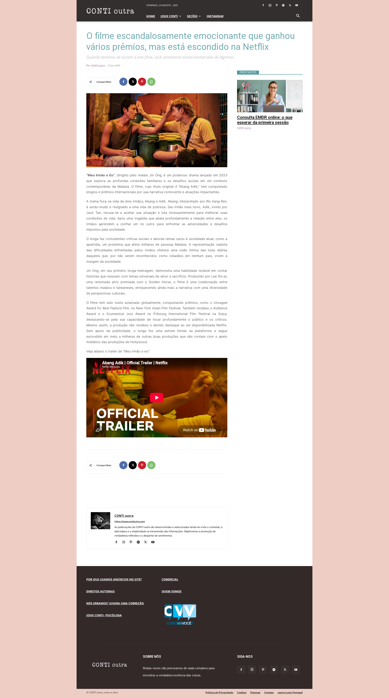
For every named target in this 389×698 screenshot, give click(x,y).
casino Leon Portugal (290, 692)
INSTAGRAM (215, 16)
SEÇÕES (192, 16)
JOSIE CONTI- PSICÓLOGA (104, 615)
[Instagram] (270, 5)
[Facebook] (263, 5)
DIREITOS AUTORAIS (100, 591)
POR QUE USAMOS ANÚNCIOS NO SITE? (114, 579)
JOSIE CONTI (169, 16)
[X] (290, 5)
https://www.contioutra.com (129, 521)
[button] (298, 16)
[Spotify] (283, 5)
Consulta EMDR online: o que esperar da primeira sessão (264, 120)
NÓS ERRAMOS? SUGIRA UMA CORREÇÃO (115, 603)
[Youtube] (297, 5)
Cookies (241, 692)
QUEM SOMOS (172, 591)
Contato (269, 692)
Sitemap (255, 692)
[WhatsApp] (151, 82)
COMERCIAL (170, 579)
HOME (150, 16)
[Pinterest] (277, 5)
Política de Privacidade (219, 692)
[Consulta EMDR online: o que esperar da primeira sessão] (270, 82)
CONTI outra (98, 65)
